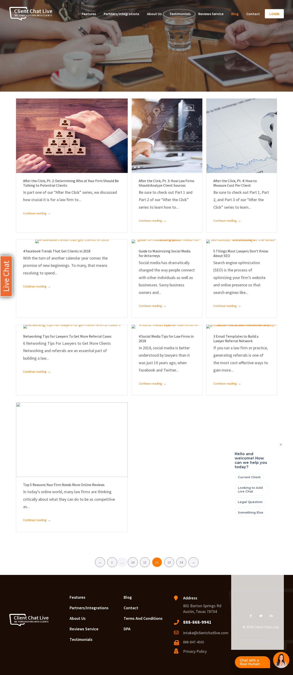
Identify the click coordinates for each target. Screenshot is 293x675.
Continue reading (37, 213)
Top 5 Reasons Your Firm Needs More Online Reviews (64, 484)
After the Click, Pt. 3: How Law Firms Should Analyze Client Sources (166, 183)
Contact (253, 13)
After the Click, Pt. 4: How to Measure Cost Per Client (235, 183)
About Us (154, 13)
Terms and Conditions (143, 618)
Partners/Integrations (121, 13)
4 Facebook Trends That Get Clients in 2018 (56, 251)
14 (181, 562)
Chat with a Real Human (254, 663)
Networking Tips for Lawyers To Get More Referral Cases (67, 336)
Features (89, 13)
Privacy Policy (195, 651)
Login (274, 13)
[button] (6, 276)
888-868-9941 (197, 622)
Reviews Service (210, 13)
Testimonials (179, 13)
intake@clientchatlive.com (205, 632)
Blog (235, 13)
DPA (127, 628)
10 (132, 562)
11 (144, 562)
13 (169, 562)
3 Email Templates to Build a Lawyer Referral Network (235, 338)
